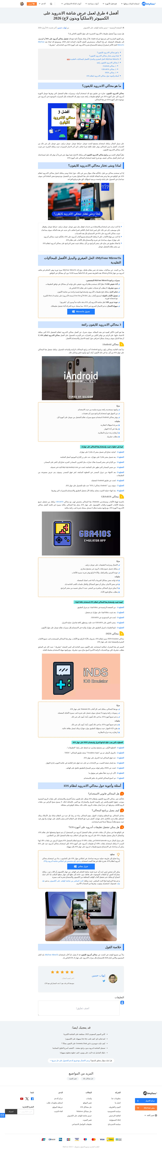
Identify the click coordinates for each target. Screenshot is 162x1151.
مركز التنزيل (150, 1101)
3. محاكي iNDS (110, 73)
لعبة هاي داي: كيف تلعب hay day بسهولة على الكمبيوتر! (85, 1039)
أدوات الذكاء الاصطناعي (72, 4)
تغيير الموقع (87, 1103)
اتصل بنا (118, 1103)
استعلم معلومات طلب (55, 1103)
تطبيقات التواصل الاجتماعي (82, 1124)
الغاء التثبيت (58, 1111)
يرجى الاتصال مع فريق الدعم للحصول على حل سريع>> (70, 1060)
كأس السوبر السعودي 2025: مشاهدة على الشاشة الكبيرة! (84, 1034)
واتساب (89, 1098)
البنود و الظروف (115, 1107)
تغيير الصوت (73, 1078)
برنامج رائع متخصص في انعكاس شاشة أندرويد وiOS (62, 861)
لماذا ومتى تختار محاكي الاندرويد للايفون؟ (104, 56)
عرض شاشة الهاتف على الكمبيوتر (95, 28)
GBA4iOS (59, 502)
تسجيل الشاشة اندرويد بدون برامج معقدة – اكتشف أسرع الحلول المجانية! (78, 1048)
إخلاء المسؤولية (115, 1120)
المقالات (89, 1092)
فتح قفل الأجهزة (111, 4)
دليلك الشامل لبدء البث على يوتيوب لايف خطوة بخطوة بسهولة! (82, 1053)
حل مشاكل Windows (84, 1111)
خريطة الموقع (58, 1107)
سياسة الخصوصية (114, 1111)
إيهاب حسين (62, 28)
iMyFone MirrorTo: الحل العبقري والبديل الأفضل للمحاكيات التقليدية (94, 59)
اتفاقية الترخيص (115, 1116)
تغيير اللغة (150, 1115)
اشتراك (11, 1111)
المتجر (30, 4)
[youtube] (21, 1098)
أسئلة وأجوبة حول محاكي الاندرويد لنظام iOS (103, 76)
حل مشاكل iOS (86, 1107)
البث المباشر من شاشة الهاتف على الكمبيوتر (66, 881)
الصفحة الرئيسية (116, 28)
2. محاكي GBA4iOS (109, 69)
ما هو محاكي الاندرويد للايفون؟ (108, 52)
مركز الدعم (58, 1098)
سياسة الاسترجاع (114, 1124)
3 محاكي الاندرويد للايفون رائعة (108, 63)
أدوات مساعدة (93, 4)
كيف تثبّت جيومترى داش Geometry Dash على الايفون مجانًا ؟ (83, 1043)
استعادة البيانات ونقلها (131, 4)
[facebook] (32, 1098)
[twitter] (27, 1098)
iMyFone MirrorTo (51, 955)
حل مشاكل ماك (88, 1078)
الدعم (43, 4)
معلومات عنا (116, 1098)
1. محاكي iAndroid (109, 66)
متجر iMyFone (149, 1108)
